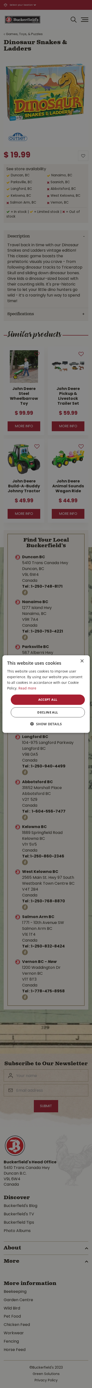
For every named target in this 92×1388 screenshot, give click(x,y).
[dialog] (46, 694)
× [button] (82, 661)
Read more (27, 688)
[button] (46, 724)
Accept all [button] (47, 699)
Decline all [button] (47, 712)
